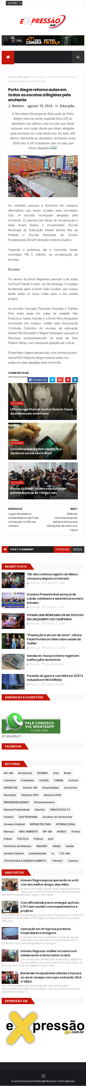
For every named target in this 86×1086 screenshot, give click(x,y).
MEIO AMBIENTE (28, 831)
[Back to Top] (43, 1076)
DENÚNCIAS (11, 787)
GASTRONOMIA (28, 817)
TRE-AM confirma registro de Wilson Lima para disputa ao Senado (52, 576)
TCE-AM (64, 853)
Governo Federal (14, 824)
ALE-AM (8, 773)
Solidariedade (37, 853)
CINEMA (58, 780)
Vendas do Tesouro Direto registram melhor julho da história (53, 658)
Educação (23, 77)
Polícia (8, 839)
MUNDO (61, 831)
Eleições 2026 (52, 795)
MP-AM (47, 831)
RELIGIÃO (42, 846)
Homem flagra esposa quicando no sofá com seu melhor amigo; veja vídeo (49, 882)
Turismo (73, 861)
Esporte (40, 809)
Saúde (70, 846)
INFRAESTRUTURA (40, 824)
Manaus (9, 831)
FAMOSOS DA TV (60, 809)
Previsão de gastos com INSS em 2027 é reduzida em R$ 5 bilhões (55, 678)
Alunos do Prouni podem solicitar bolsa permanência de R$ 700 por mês (38, 491)
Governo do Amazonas (57, 817)
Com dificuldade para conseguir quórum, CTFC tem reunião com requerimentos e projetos (50, 907)
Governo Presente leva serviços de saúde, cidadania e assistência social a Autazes (55, 598)
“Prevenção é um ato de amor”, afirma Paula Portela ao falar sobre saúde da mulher (54, 639)
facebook (62, 549)
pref (50, 839)
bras (56, 773)
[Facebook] (78, 3)
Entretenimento (44, 802)
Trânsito (57, 861)
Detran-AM (30, 787)
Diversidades (50, 787)
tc (53, 853)
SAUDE (57, 846)
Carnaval (9, 780)
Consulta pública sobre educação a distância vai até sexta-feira (36, 451)
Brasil (67, 773)
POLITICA (22, 839)
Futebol (9, 817)
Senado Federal (14, 853)
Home (11, 77)
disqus (77, 549)
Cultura (73, 780)
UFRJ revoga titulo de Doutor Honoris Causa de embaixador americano (41, 411)
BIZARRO (42, 773)
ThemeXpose (66, 1081)
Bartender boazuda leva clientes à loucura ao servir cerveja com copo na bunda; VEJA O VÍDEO (50, 977)
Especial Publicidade (17, 809)
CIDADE (44, 780)
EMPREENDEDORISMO (16, 802)
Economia (70, 787)
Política (38, 839)
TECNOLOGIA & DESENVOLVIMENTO (25, 861)
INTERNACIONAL (65, 824)
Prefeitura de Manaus (17, 846)
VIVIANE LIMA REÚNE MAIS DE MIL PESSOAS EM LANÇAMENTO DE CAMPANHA (55, 617)
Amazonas (25, 773)
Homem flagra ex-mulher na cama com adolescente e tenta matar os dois (48, 953)
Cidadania (27, 780)
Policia (76, 831)
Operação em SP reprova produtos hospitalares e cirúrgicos (45, 931)
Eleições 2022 (30, 795)
